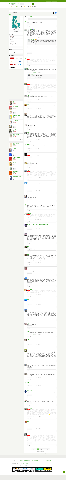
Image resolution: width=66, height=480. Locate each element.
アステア (28, 195)
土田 (28, 373)
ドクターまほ (29, 289)
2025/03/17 (39, 148)
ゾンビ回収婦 (14, 148)
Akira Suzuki (29, 309)
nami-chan (29, 213)
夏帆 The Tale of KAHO (16, 143)
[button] (33, 4)
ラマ (28, 170)
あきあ (28, 339)
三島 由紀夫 (14, 172)
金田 (28, 132)
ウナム (28, 421)
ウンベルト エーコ (15, 163)
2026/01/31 (39, 72)
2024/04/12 (39, 228)
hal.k (28, 204)
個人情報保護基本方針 (27, 460)
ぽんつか (28, 267)
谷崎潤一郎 (14, 158)
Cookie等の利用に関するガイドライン (37, 460)
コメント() (35, 37)
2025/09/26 (39, 108)
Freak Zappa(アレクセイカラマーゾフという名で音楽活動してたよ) (38, 224)
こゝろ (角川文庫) (15, 129)
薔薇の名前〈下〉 (15, 162)
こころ (13, 101)
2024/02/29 (39, 262)
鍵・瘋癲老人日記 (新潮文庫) (16, 157)
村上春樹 (14, 144)
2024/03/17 (39, 249)
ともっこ (28, 68)
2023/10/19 (39, 344)
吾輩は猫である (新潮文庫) (16, 115)
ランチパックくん (30, 95)
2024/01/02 (39, 294)
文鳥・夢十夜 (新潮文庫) (16, 134)
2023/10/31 (39, 334)
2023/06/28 (39, 416)
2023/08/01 (39, 385)
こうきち (28, 246)
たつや (28, 113)
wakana (28, 349)
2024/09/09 (39, 177)
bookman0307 (29, 153)
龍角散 (28, 144)
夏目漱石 (14, 107)
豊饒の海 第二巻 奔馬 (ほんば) (16, 171)
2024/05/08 (39, 219)
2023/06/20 (39, 428)
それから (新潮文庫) (15, 120)
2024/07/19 (39, 190)
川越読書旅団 (29, 390)
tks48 (28, 364)
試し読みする (16, 31)
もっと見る (20, 139)
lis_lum (28, 323)
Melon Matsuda (30, 433)
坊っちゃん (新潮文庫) (15, 106)
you (28, 382)
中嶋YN (28, 331)
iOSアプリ (27, 463)
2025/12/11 (39, 99)
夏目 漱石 (10, 14)
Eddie (28, 299)
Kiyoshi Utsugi (29, 408)
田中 (28, 104)
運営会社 (21, 460)
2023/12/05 (39, 304)
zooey (28, 254)
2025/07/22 (39, 139)
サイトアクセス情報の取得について (47, 460)
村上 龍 (13, 154)
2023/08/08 (39, 377)
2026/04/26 (39, 37)
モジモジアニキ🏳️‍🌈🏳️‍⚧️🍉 (31, 29)
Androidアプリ (22, 463)
